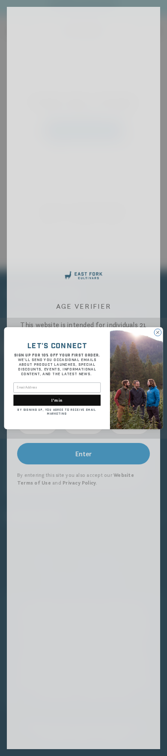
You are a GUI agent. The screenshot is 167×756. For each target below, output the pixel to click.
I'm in (57, 399)
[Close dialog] (157, 332)
